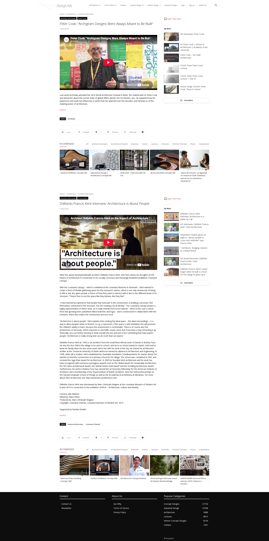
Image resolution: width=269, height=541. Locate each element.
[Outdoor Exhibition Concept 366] (74, 160)
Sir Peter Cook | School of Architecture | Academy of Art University (194, 47)
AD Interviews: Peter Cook (192, 34)
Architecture (71, 14)
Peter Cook (82, 18)
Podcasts (165, 144)
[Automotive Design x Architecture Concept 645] (104, 160)
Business (135, 144)
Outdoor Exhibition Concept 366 (73, 173)
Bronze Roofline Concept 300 (163, 173)
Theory (193, 144)
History (145, 144)
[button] (216, 5)
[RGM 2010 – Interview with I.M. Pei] (134, 160)
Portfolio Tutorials (179, 144)
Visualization (204, 144)
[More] (143, 132)
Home (62, 14)
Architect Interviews (85, 14)
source (63, 109)
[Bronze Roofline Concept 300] (164, 160)
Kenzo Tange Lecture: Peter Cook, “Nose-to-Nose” (193, 88)
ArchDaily (71, 119)
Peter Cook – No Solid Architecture (190, 56)
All (87, 144)
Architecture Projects (119, 144)
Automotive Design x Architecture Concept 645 (101, 174)
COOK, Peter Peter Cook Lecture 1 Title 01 (191, 77)
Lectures (154, 144)
